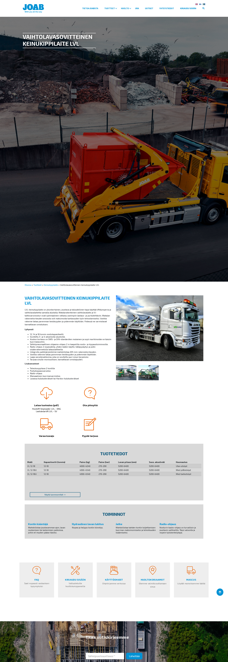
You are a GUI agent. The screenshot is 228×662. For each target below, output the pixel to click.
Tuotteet (109, 8)
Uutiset (149, 8)
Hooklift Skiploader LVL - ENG (46, 408)
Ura (137, 8)
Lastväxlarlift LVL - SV (46, 411)
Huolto (125, 8)
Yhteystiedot (166, 8)
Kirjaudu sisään (188, 8)
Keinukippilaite (51, 285)
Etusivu (28, 285)
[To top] (220, 592)
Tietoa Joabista (90, 8)
